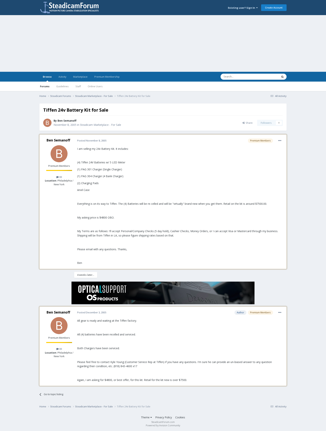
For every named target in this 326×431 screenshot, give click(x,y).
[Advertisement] (163, 43)
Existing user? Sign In (242, 7)
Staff (78, 86)
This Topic (267, 76)
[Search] (282, 77)
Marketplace (80, 76)
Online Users (95, 86)
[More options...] (280, 140)
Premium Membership (107, 76)
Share (248, 122)
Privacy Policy (163, 417)
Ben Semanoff (67, 120)
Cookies (180, 417)
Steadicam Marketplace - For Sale (100, 125)
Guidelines (62, 86)
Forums (44, 86)
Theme (145, 417)
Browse (47, 76)
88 (60, 177)
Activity (62, 76)
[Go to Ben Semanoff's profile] (47, 123)
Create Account (274, 7)
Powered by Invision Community (163, 425)
